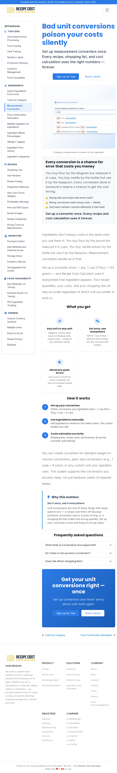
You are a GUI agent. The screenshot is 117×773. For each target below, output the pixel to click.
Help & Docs (48, 674)
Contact (95, 685)
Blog (93, 674)
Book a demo (93, 76)
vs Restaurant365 (74, 731)
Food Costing (73, 674)
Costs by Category (55, 635)
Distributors (47, 740)
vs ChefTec (71, 744)
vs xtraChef (71, 736)
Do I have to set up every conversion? (67, 553)
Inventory (70, 669)
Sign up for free (66, 76)
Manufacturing (49, 727)
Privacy (94, 696)
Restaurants (47, 731)
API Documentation (51, 685)
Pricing (45, 669)
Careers (95, 680)
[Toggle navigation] (107, 10)
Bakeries (46, 719)
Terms (94, 691)
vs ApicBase (72, 727)
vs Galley (70, 740)
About (94, 669)
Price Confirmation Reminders (96, 635)
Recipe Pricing (73, 680)
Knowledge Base (50, 680)
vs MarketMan (73, 723)
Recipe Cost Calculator (90, 766)
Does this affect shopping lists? (64, 561)
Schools (46, 736)
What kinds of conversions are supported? (70, 545)
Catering (46, 723)
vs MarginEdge (73, 719)
